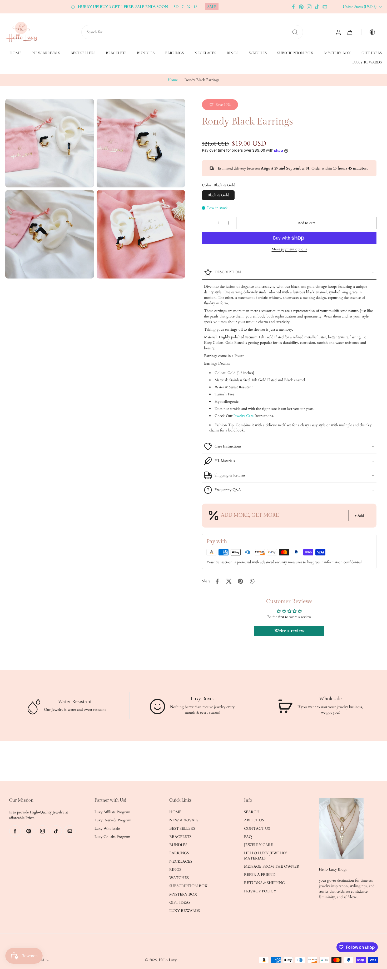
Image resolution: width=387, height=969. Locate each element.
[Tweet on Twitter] (229, 581)
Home (173, 79)
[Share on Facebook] (217, 581)
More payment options (289, 249)
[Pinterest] (301, 7)
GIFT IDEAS (371, 53)
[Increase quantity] (228, 223)
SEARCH (252, 811)
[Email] (325, 7)
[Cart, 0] (350, 32)
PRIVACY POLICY (260, 891)
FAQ (248, 836)
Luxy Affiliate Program (112, 811)
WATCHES (258, 53)
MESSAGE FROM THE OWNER (271, 866)
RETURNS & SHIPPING (264, 883)
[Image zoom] (49, 143)
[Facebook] (293, 7)
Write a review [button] (289, 631)
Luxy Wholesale (107, 828)
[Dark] (370, 32)
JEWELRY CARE (258, 844)
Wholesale (330, 699)
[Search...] (295, 32)
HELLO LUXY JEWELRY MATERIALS (265, 856)
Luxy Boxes (202, 699)
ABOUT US (254, 820)
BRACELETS (116, 53)
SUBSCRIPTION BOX (295, 53)
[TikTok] (317, 7)
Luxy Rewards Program (113, 820)
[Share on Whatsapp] (252, 581)
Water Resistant (75, 701)
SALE (211, 6)
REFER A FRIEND (259, 874)
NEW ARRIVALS (46, 53)
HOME (15, 53)
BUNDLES (146, 53)
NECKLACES (205, 53)
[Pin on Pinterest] (240, 581)
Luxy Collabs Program (112, 836)
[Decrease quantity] (207, 223)
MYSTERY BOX (337, 53)
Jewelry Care (244, 415)
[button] (306, 223)
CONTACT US (257, 828)
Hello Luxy (168, 959)
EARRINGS (174, 53)
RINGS (232, 53)
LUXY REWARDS (367, 63)
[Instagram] (309, 7)
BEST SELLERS (83, 53)
